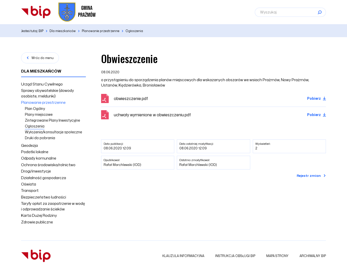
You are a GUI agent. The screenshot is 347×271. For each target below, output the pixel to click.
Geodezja (29, 145)
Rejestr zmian (309, 175)
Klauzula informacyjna (183, 256)
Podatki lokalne (34, 151)
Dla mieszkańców (41, 71)
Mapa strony (277, 256)
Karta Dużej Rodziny (39, 215)
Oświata (28, 184)
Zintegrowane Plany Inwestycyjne (52, 120)
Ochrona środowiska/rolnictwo (48, 164)
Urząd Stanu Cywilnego (42, 84)
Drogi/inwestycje (36, 171)
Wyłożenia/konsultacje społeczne (53, 132)
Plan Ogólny (35, 108)
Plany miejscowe (39, 114)
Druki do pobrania (40, 137)
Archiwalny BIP (312, 256)
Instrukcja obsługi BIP (235, 256)
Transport (30, 190)
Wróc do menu (42, 58)
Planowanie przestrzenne (43, 102)
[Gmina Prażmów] (36, 12)
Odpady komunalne (38, 158)
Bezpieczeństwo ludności (43, 197)
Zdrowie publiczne (37, 222)
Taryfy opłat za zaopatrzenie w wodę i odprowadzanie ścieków (53, 206)
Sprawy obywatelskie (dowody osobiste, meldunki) (47, 93)
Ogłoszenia (34, 126)
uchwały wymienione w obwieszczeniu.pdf (152, 115)
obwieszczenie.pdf (131, 98)
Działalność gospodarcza (43, 177)
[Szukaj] (319, 12)
